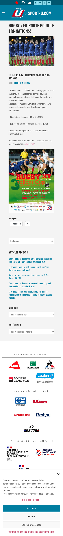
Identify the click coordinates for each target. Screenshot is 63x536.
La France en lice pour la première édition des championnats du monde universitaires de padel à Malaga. (30, 294)
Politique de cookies (17, 532)
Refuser (31, 516)
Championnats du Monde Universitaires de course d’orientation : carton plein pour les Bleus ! (30, 260)
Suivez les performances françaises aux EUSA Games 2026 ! (28, 276)
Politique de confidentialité (41, 532)
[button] (58, 474)
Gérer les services (30, 500)
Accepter (31, 508)
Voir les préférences (31, 525)
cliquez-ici (29, 144)
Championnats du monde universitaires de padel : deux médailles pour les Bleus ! (30, 285)
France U (18, 82)
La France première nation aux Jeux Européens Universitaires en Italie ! (29, 268)
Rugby (27, 82)
